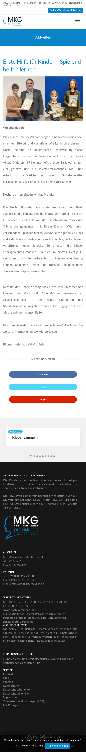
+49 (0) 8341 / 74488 (21, 576)
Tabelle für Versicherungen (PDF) (23, 701)
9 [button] (54, 456)
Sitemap (8, 681)
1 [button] (31, 456)
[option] (43, 437)
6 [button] (45, 456)
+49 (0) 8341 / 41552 (22, 580)
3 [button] (37, 456)
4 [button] (40, 456)
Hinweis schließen (58, 745)
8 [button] (51, 456)
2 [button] (34, 456)
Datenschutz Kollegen (16, 693)
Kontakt (8, 674)
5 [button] (43, 456)
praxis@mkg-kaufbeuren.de (27, 583)
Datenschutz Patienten (17, 689)
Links (6, 677)
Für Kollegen (11, 705)
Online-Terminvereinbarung (65, 10)
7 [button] (48, 456)
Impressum (10, 697)
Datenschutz (11, 685)
